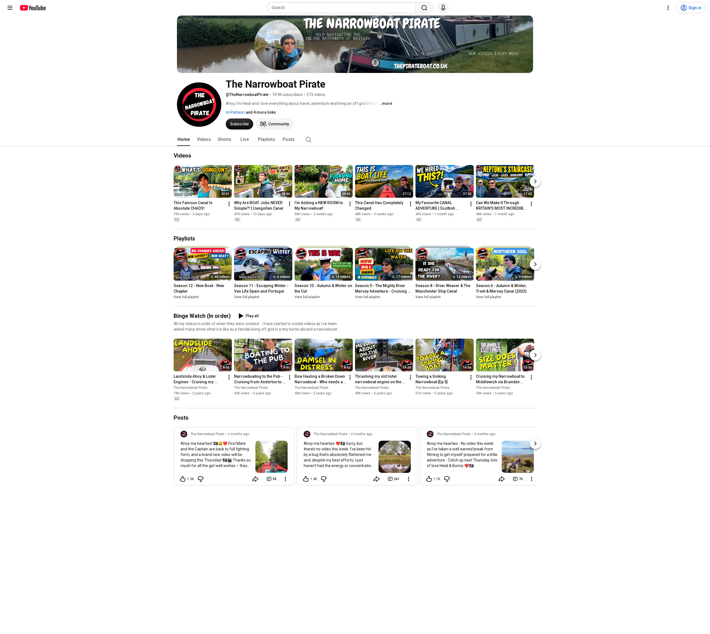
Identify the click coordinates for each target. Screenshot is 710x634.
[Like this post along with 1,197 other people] (429, 479)
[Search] (424, 7)
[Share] (255, 479)
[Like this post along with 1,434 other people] (305, 479)
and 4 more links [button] (261, 112)
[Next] (535, 181)
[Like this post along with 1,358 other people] (182, 479)
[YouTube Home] (33, 8)
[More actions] (229, 203)
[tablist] (355, 139)
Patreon (237, 112)
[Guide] (10, 7)
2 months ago (238, 434)
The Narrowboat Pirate (190, 388)
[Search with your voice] (443, 7)
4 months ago (484, 434)
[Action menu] (285, 479)
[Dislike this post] (200, 479)
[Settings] (668, 7)
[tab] (183, 139)
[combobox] (343, 7)
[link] (234, 458)
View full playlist (186, 297)
